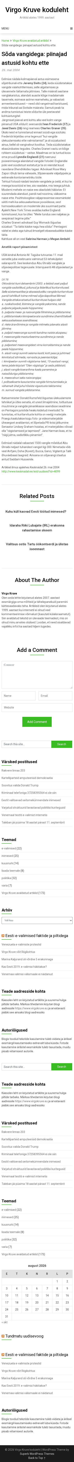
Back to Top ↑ (37, 1457)
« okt (4, 1322)
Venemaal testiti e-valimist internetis (24, 815)
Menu (5, 28)
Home (5, 40)
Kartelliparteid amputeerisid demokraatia (27, 778)
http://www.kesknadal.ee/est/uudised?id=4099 (31, 471)
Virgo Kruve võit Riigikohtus (18, 951)
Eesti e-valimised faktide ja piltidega (36, 935)
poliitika (6, 878)
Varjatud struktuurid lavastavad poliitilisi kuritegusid (33, 807)
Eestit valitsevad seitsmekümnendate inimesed (31, 800)
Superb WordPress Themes (37, 1453)
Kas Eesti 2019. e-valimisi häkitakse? (24, 966)
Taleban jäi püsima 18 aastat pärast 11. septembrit (33, 822)
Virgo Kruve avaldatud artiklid (31, 40)
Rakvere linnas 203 (13, 770)
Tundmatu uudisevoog (24, 1336)
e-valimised (9, 848)
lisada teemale (11, 870)
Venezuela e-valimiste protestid (21, 944)
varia (5, 885)
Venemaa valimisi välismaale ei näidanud (27, 974)
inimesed (7, 855)
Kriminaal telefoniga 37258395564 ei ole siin (29, 792)
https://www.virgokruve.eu (31, 1008)
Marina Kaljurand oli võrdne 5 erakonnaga (27, 959)
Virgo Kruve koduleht (37, 10)
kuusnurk (7, 863)
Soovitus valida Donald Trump (20, 785)
